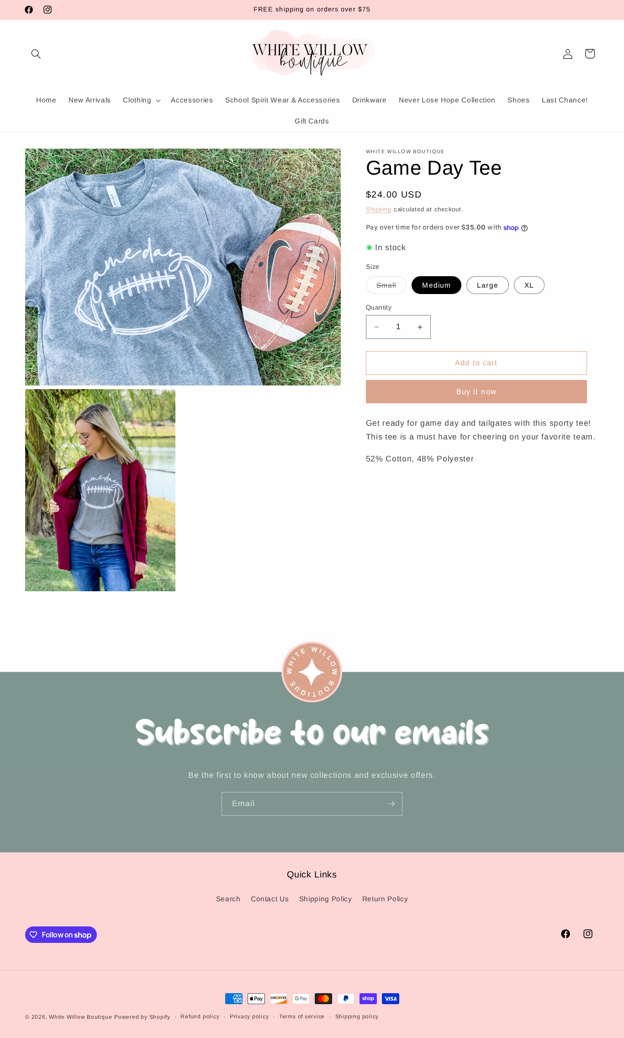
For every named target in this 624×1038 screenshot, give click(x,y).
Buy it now (476, 392)
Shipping (378, 209)
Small (391, 287)
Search (228, 899)
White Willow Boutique (80, 1017)
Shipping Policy (325, 899)
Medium (436, 285)
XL (529, 285)
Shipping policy (357, 1016)
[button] (36, 53)
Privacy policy (249, 1016)
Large (487, 285)
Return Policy (385, 899)
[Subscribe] (391, 804)
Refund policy (199, 1016)
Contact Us (270, 899)
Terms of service (302, 1016)
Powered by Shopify (142, 1017)
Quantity (379, 307)
